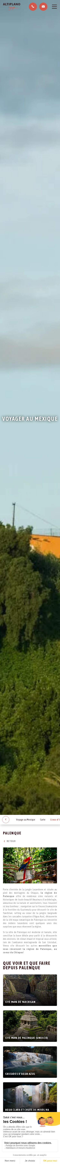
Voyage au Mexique (25, 819)
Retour (11, 841)
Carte (42, 819)
